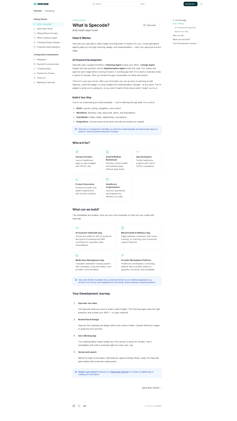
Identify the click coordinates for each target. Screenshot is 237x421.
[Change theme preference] (201, 4)
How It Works (178, 24)
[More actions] (159, 25)
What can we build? (181, 39)
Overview (38, 11)
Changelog (49, 11)
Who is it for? (178, 35)
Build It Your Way (181, 31)
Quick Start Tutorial (119, 372)
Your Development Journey (184, 43)
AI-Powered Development (185, 28)
